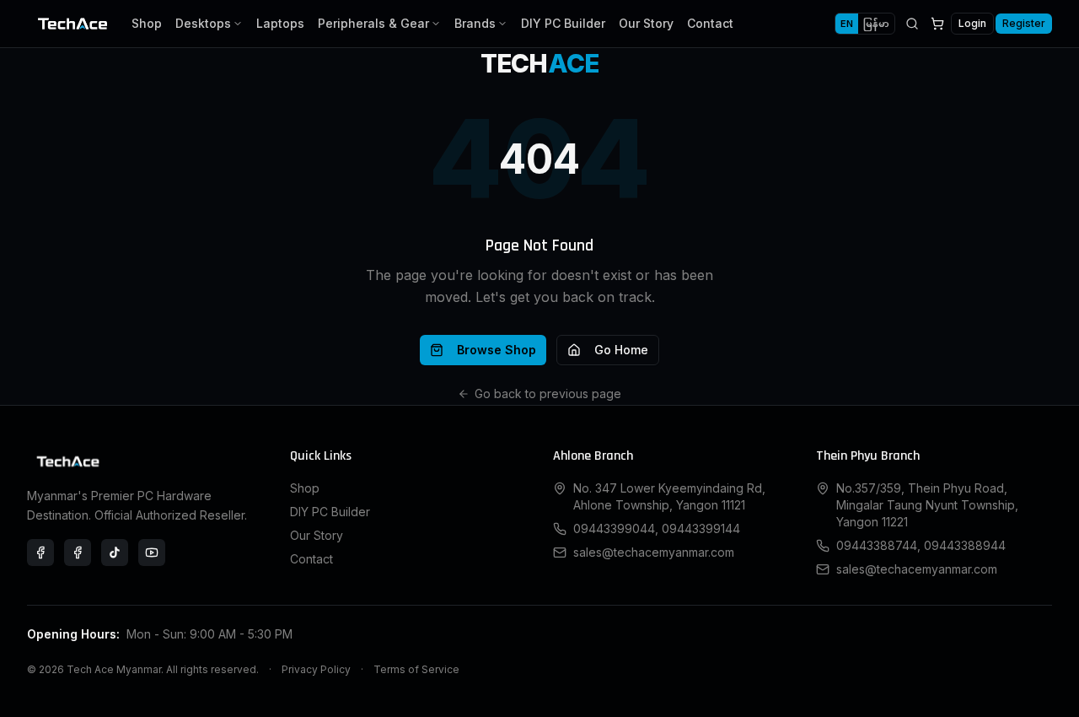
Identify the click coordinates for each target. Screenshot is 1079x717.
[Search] (912, 23)
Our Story (646, 23)
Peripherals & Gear (373, 23)
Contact (710, 23)
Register (1023, 23)
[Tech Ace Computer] (77, 552)
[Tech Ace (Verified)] (40, 552)
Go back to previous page (548, 393)
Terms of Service (416, 669)
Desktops (203, 23)
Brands (475, 23)
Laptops (280, 23)
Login (972, 23)
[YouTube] (151, 552)
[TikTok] (114, 552)
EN (846, 24)
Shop (147, 23)
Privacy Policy (316, 669)
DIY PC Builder (563, 23)
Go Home (621, 349)
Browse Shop (496, 349)
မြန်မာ (876, 24)
